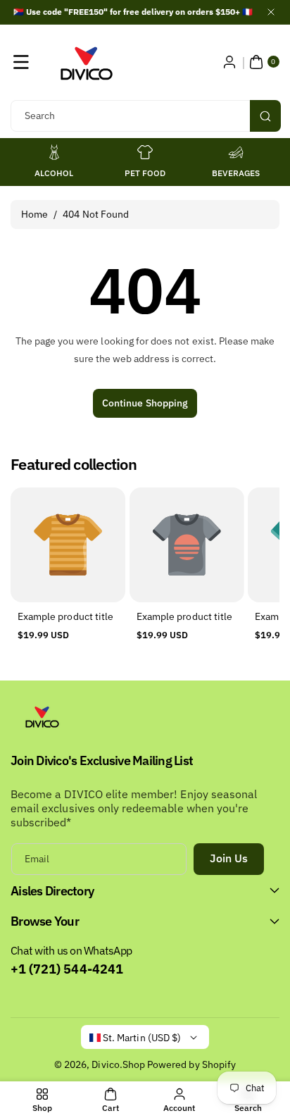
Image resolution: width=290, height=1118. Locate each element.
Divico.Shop (118, 1064)
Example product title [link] (65, 616)
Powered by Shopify (191, 1064)
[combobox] (145, 116)
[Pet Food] (145, 152)
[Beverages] (235, 152)
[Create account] (229, 62)
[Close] (271, 12)
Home (34, 214)
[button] (21, 62)
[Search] (265, 116)
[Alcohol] (54, 152)
